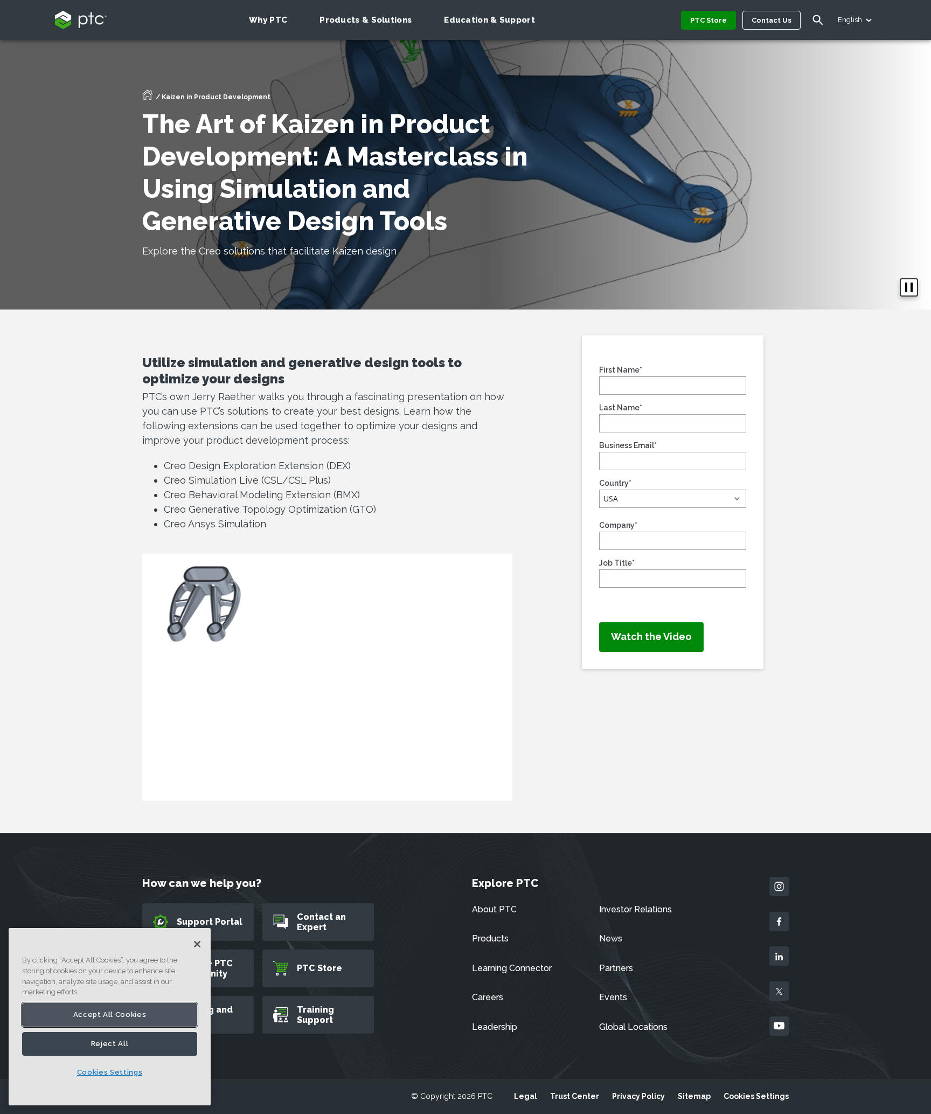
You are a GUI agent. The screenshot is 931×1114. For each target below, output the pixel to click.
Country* (615, 483)
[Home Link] (147, 98)
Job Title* (617, 563)
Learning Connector (512, 968)
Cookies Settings (756, 1096)
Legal (525, 1096)
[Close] (197, 944)
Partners (616, 968)
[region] (110, 1016)
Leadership (494, 1027)
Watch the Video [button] (651, 636)
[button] (672, 499)
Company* (618, 525)
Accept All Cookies (110, 1014)
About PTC (494, 909)
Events (613, 997)
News (610, 938)
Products (490, 938)
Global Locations (633, 1027)
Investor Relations (635, 909)
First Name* (620, 370)
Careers (487, 997)
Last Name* (620, 407)
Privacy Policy (638, 1096)
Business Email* (628, 445)
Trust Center (574, 1096)
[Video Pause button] (909, 287)
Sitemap (694, 1096)
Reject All (110, 1044)
